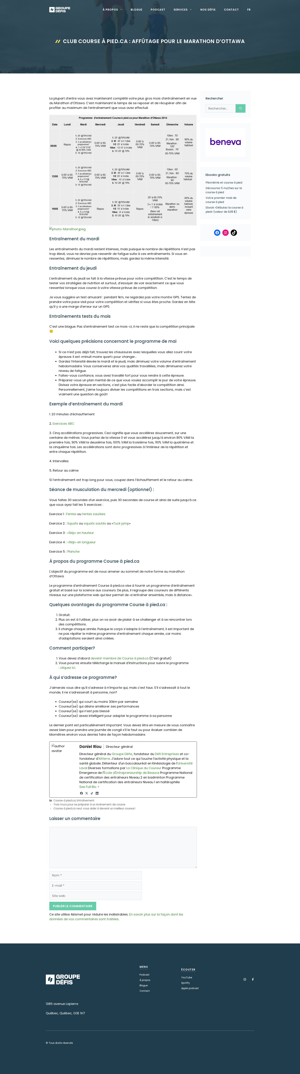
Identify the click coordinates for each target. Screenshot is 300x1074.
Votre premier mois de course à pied (221, 200)
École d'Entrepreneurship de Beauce (131, 773)
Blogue (136, 9)
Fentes (71, 514)
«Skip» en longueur (81, 542)
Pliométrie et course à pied (224, 183)
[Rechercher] (240, 108)
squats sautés (95, 523)
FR (249, 9)
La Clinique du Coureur (143, 768)
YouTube (186, 977)
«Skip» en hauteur (80, 533)
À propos (110, 9)
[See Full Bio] (98, 786)
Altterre (104, 758)
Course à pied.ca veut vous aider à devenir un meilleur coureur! (94, 808)
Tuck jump (121, 523)
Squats (72, 523)
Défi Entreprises (167, 754)
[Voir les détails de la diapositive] (225, 142)
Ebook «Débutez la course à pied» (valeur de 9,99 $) (224, 210)
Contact (231, 9)
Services (181, 9)
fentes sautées (93, 514)
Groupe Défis (122, 754)
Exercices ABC (63, 423)
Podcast (158, 9)
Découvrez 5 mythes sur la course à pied (224, 190)
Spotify (185, 983)
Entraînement (85, 800)
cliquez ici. (68, 667)
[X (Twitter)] (87, 793)
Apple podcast (190, 988)
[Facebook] (81, 793)
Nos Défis (208, 9)
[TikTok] (92, 793)
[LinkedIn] (97, 793)
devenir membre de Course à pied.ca (119, 658)
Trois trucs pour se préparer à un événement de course (89, 804)
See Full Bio (87, 787)
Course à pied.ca (64, 800)
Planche (73, 551)
